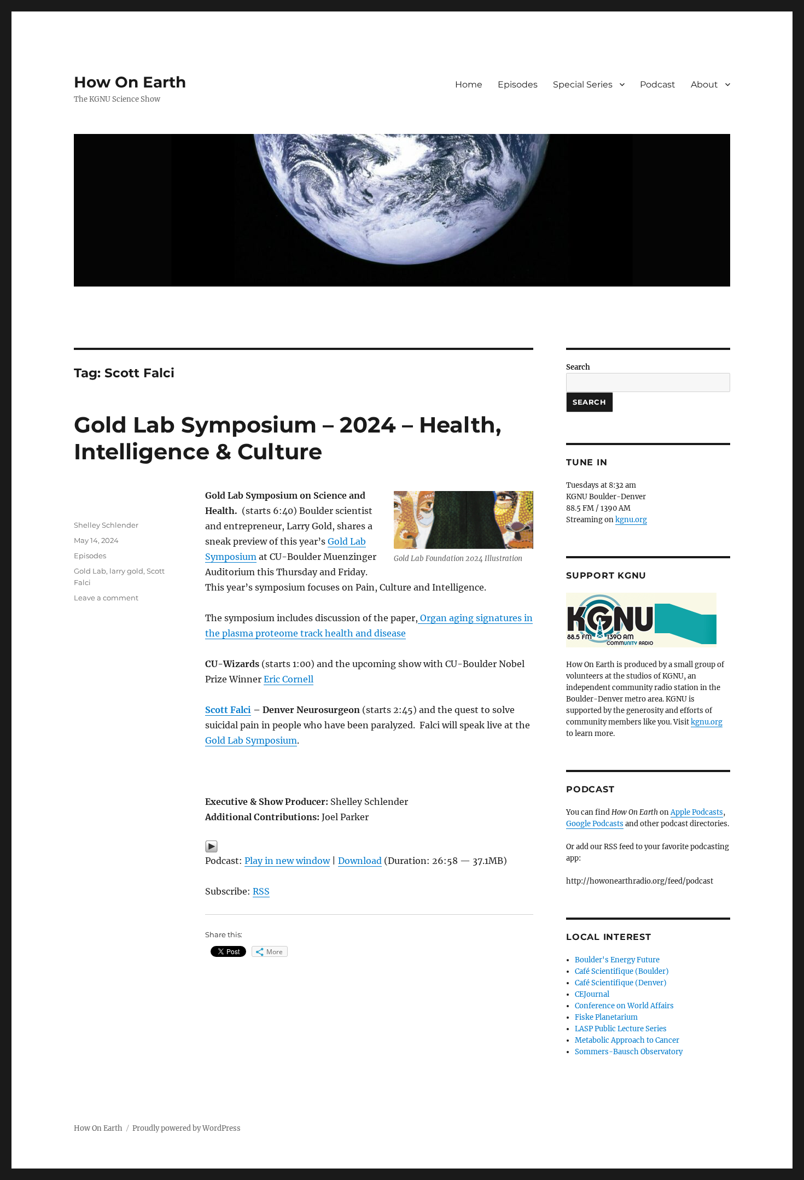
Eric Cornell (288, 679)
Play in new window (287, 860)
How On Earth (130, 82)
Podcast (657, 84)
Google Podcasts (595, 823)
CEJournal (592, 994)
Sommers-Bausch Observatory (629, 1051)
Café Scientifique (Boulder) (622, 971)
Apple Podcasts (697, 812)
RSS (261, 891)
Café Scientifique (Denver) (621, 983)
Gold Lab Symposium (251, 740)
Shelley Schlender (106, 525)
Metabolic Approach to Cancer (627, 1040)
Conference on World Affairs (624, 1005)
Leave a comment (106, 597)
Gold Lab (90, 570)
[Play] (369, 846)
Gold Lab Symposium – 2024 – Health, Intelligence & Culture (287, 438)
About (704, 84)
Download (360, 860)
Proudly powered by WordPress (186, 1128)
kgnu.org (631, 519)
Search (578, 367)
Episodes (518, 84)
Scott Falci (228, 709)
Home (468, 84)
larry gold (126, 570)
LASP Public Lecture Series (621, 1028)
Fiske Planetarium (606, 1017)
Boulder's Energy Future (617, 960)
